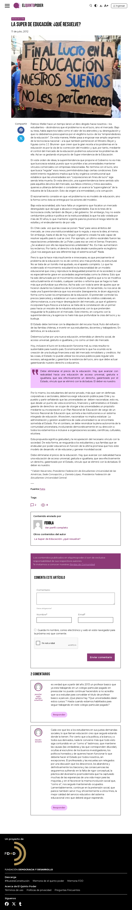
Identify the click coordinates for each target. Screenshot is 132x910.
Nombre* (42, 614)
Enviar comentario (101, 657)
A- (101, 6)
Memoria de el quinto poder (48, 880)
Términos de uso (14, 890)
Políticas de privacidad (39, 890)
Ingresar (120, 5)
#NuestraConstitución (17, 880)
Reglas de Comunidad (82, 564)
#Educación (18, 19)
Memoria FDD (75, 880)
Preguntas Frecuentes (67, 890)
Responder (59, 714)
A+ (106, 6)
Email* (81, 614)
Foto (42, 489)
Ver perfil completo (56, 527)
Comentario (43, 589)
